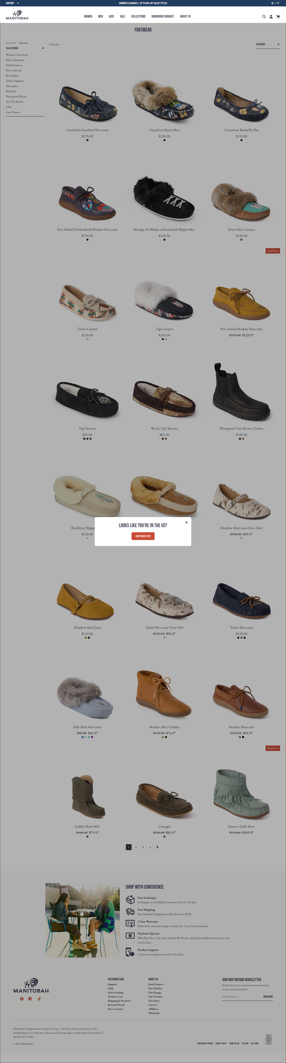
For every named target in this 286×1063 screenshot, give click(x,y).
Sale (122, 16)
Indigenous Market (162, 16)
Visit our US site (143, 536)
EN (272, 3)
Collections (138, 16)
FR (278, 3)
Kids (111, 16)
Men (100, 16)
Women (88, 16)
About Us (185, 16)
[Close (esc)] (186, 522)
